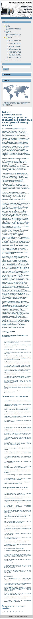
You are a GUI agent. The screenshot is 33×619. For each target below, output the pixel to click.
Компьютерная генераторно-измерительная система (19, 32)
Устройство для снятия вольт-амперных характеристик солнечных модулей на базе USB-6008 (17, 482)
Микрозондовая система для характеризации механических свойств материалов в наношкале (17, 597)
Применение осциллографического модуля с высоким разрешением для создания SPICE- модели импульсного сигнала (17, 448)
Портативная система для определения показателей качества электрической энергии (17, 475)
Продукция (8, 26)
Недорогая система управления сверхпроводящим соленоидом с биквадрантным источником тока (17, 525)
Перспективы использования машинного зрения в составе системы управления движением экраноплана (17, 377)
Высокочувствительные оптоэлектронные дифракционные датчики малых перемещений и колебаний (17, 580)
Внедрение (8, 31)
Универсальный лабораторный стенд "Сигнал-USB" (19, 28)
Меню (16, 18)
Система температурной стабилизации (15, 548)
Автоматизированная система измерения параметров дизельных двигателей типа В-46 (17, 342)
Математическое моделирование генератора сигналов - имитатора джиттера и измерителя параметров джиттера (17, 438)
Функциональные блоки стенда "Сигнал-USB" (17, 34)
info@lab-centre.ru (10, 105)
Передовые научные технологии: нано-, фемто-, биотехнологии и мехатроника (15, 488)
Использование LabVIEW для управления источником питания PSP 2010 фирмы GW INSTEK (17, 479)
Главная (7, 25)
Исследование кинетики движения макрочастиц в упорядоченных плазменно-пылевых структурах (17, 516)
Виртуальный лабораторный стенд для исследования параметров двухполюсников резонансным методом (17, 409)
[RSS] (2, 617)
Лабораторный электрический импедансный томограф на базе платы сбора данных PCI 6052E (17, 594)
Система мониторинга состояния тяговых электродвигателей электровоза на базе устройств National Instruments (17, 346)
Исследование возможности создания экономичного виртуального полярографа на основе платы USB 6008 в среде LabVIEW (17, 511)
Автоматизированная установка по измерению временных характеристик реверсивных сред (17, 494)
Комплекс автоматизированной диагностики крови (16, 518)
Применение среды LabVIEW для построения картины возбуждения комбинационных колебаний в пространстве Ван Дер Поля (17, 471)
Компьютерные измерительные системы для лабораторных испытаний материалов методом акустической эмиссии (17, 381)
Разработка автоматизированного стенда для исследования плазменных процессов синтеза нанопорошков (17, 571)
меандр (4, 161)
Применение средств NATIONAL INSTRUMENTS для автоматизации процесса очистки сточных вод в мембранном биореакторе (17, 566)
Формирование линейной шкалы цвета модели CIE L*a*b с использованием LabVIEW (17, 538)
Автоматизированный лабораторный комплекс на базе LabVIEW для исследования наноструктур (17, 497)
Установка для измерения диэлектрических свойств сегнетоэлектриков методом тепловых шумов (17, 584)
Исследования (9, 37)
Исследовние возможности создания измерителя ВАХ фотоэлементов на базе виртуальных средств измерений (17, 434)
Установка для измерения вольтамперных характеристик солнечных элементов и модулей (17, 541)
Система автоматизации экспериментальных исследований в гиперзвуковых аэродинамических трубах (17, 366)
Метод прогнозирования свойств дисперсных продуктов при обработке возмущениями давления (17, 522)
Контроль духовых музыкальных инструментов (19, 43)
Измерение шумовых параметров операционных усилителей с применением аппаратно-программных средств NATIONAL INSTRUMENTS (17, 413)
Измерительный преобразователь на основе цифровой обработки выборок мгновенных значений (17, 417)
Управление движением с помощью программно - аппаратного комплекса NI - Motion (17, 551)
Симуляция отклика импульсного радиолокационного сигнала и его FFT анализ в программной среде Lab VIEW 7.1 (17, 453)
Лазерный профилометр (11, 562)
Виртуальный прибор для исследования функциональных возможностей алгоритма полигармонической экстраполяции (17, 506)
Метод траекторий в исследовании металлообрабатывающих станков (17, 601)
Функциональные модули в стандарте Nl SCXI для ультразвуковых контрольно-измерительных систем (17, 370)
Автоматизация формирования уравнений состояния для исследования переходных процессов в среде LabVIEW (17, 458)
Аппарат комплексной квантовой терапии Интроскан (19, 29)
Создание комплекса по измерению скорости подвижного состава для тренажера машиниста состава (17, 362)
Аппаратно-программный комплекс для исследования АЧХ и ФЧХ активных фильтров (17, 405)
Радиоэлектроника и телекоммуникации (16, 60)
